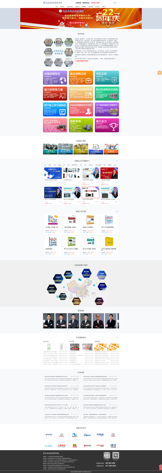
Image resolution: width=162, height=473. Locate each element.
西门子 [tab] (50, 164)
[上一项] (44, 321)
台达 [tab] (85, 164)
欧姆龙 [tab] (59, 164)
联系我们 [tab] (84, 6)
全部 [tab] (45, 164)
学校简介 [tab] (62, 6)
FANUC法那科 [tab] (98, 164)
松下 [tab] (64, 164)
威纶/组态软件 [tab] (74, 164)
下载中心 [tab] (104, 6)
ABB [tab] (104, 164)
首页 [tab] (57, 6)
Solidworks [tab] (91, 164)
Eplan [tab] (115, 164)
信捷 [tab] (81, 164)
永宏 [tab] (68, 164)
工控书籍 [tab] (97, 6)
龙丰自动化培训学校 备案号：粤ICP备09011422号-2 (81, 471)
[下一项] (118, 321)
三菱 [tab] (55, 164)
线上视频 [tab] (91, 6)
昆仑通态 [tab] (109, 164)
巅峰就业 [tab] (77, 6)
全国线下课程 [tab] (70, 6)
